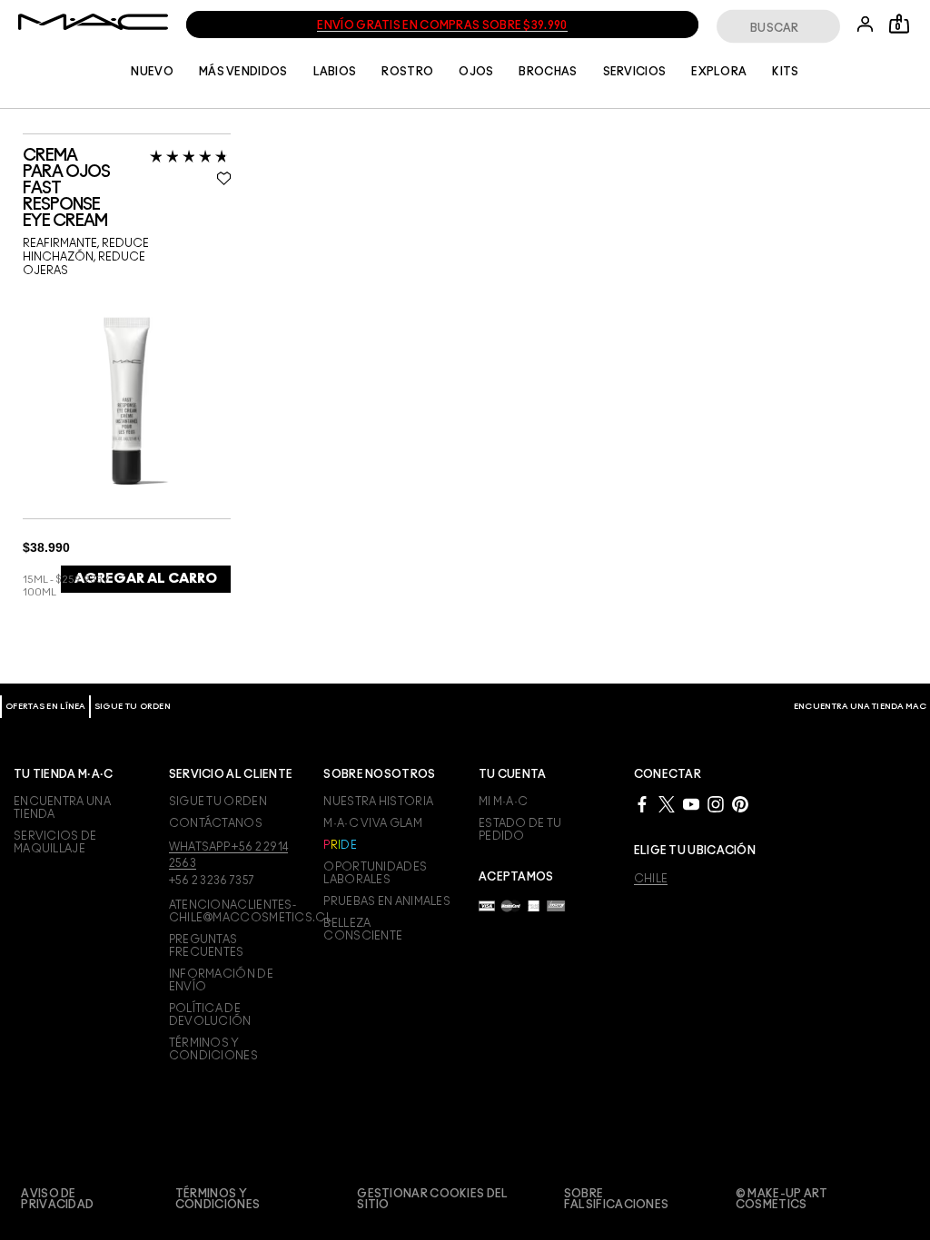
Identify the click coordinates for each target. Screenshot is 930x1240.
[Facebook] (642, 803)
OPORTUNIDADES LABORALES (375, 873)
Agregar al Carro (145, 579)
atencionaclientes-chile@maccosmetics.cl (233, 911)
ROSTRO (407, 71)
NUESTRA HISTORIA (378, 801)
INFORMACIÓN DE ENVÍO (221, 980)
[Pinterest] (740, 803)
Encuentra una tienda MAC (860, 707)
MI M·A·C (503, 801)
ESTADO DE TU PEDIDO (520, 829)
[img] (127, 400)
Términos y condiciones (217, 1199)
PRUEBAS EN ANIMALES (386, 901)
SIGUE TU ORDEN (132, 707)
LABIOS (335, 71)
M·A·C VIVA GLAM (372, 823)
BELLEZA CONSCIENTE (362, 929)
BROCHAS (548, 71)
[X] (666, 803)
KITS (785, 71)
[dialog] (127, 189)
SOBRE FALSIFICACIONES (616, 1199)
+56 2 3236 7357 (212, 880)
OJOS (476, 71)
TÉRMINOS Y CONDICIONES (213, 1049)
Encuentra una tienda (62, 808)
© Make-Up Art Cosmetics (782, 1199)
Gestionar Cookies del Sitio (432, 1199)
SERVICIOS (635, 71)
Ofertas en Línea (45, 707)
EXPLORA (719, 71)
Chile (651, 878)
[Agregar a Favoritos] (224, 178)
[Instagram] (715, 803)
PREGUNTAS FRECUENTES (206, 946)
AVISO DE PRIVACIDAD (57, 1199)
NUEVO (152, 71)
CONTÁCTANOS (215, 823)
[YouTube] (691, 803)
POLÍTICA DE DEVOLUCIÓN (210, 1015)
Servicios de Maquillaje (55, 842)
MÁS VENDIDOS (243, 71)
